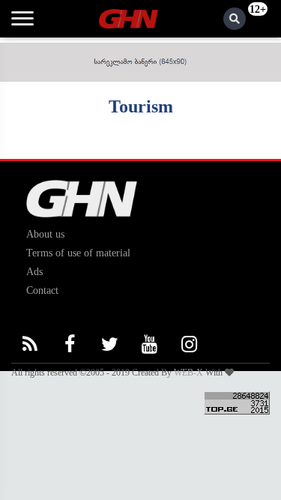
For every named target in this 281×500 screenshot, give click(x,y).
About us (45, 234)
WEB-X (188, 372)
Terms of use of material (78, 253)
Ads (34, 271)
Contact (42, 290)
